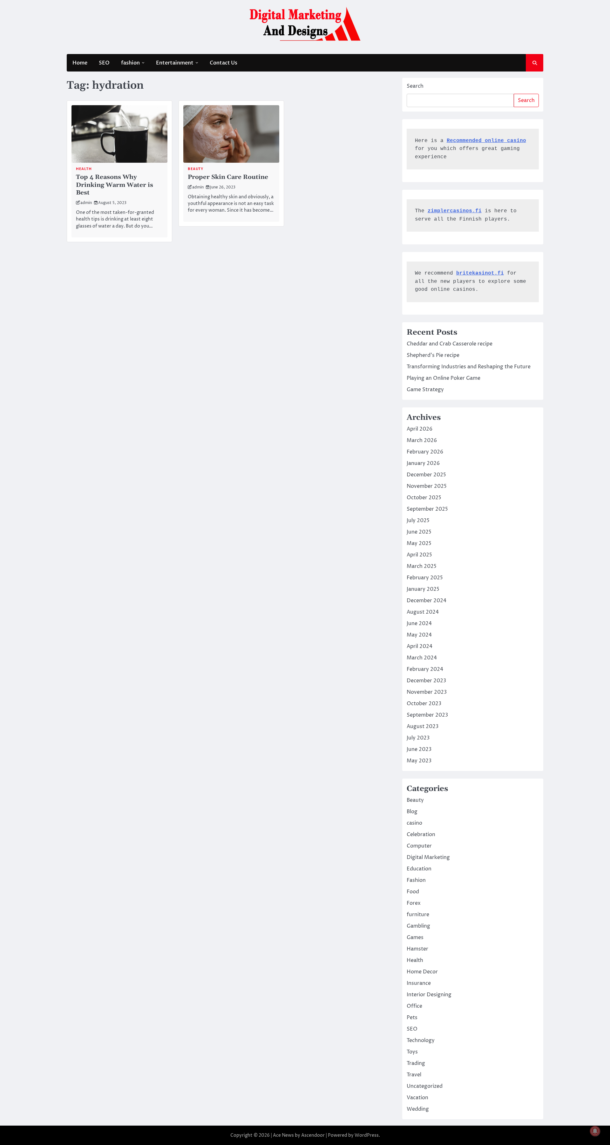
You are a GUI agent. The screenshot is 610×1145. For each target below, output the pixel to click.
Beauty (195, 169)
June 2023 (419, 749)
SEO (104, 62)
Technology (421, 1040)
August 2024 (423, 612)
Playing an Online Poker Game (443, 378)
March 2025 (422, 566)
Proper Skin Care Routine (228, 177)
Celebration (421, 834)
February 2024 (425, 669)
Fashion (416, 880)
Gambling (418, 926)
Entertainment (174, 62)
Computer (419, 845)
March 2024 (422, 657)
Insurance (419, 983)
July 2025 (418, 520)
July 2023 (418, 737)
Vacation (417, 1097)
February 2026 (425, 451)
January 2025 (423, 589)
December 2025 (426, 474)
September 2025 (427, 509)
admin (86, 203)
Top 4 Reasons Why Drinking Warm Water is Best (114, 185)
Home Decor (422, 971)
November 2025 (427, 486)
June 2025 (419, 531)
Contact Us (223, 62)
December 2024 (426, 600)
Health (84, 169)
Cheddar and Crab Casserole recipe (449, 343)
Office (414, 1006)
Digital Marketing (428, 857)
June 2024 (419, 623)
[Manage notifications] (595, 1131)
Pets (412, 1017)
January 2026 (423, 463)
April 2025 (419, 554)
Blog (412, 811)
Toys (412, 1051)
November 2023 (427, 692)
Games (415, 937)
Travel (414, 1074)
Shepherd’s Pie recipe (433, 355)
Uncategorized (425, 1086)
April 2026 (419, 429)
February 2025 (425, 577)
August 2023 (422, 726)
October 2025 (424, 497)
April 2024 (419, 646)
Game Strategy (425, 389)
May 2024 (419, 634)
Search (415, 86)
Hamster (417, 948)
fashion (130, 62)
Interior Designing (429, 994)
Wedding (418, 1109)
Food (413, 891)
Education (419, 868)
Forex (414, 903)
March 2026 (422, 440)
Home (79, 62)
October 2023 (424, 703)
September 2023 (427, 715)
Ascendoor (313, 1135)
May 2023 (419, 760)
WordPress (367, 1135)
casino (414, 823)
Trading (416, 1063)
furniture (418, 914)
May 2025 (419, 543)
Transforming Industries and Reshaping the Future (469, 366)
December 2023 (426, 680)
